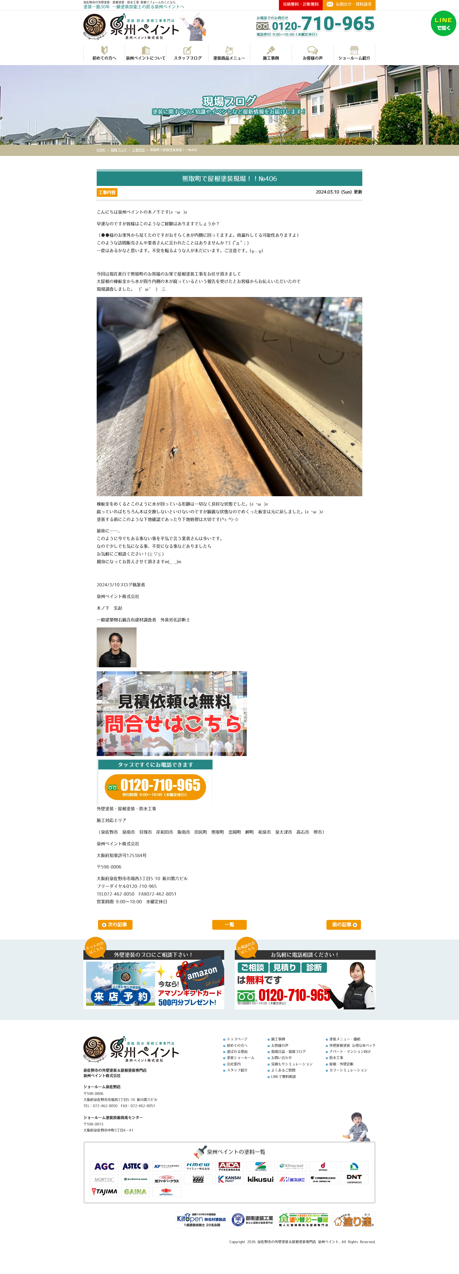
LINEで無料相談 (283, 1076)
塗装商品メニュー (229, 58)
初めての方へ (104, 58)
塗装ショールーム (240, 1057)
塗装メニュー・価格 (344, 1039)
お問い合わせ (281, 1057)
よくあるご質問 (283, 1070)
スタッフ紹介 (237, 1070)
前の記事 (341, 924)
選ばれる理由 (237, 1051)
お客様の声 (313, 58)
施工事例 (271, 58)
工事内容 (107, 192)
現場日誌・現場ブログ (288, 1051)
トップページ (237, 1039)
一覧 (229, 924)
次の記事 (117, 924)
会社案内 (234, 1064)
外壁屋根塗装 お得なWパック (352, 1045)
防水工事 (336, 1057)
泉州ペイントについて (146, 58)
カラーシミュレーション (348, 1070)
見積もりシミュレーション (292, 1064)
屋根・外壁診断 (341, 1064)
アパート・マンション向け (350, 1051)
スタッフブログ (188, 58)
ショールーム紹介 (354, 58)
